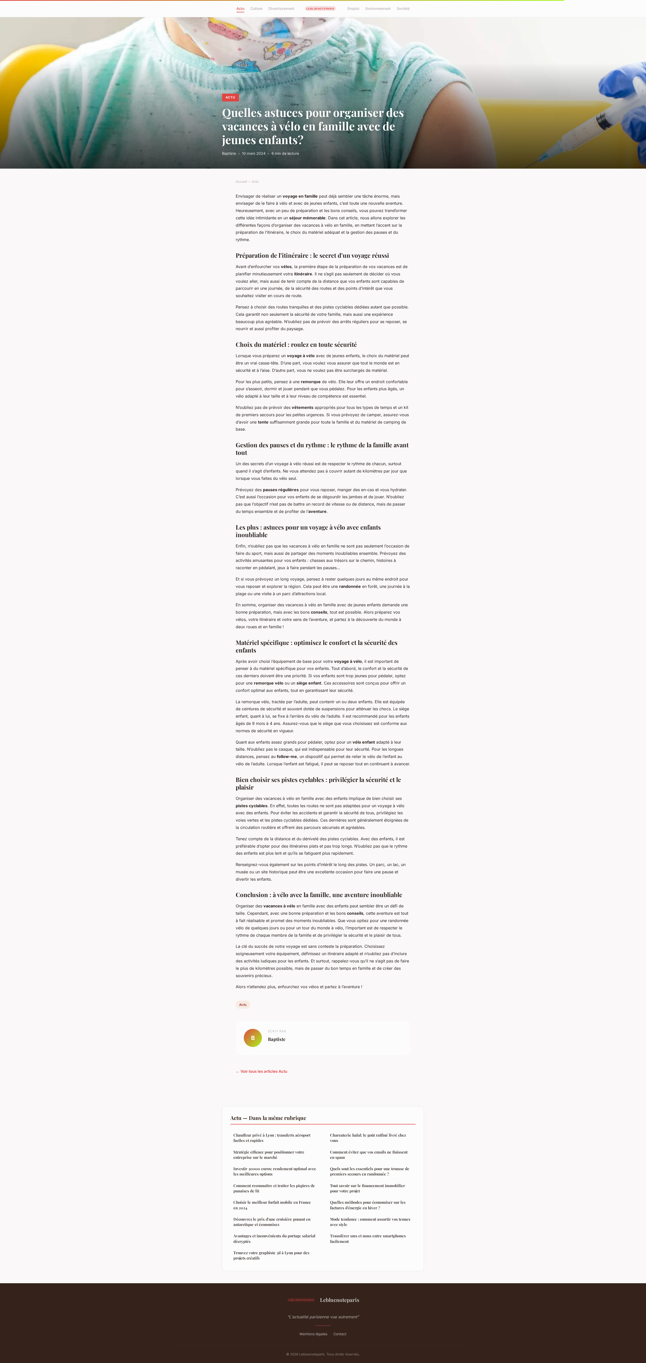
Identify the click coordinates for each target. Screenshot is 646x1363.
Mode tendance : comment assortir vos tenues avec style (370, 1222)
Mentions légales (313, 1334)
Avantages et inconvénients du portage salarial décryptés (274, 1238)
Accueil (241, 181)
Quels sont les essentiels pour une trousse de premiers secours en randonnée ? (369, 1171)
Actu (240, 8)
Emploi (353, 8)
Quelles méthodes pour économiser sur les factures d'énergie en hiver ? (368, 1205)
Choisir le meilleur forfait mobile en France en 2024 (272, 1205)
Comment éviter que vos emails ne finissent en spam (369, 1154)
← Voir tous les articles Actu (261, 1071)
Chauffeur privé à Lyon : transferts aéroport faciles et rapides (271, 1138)
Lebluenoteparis (339, 1299)
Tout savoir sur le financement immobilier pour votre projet (367, 1188)
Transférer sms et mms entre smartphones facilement (368, 1238)
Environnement (378, 8)
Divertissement (281, 8)
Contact (339, 1334)
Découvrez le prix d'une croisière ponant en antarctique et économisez (271, 1222)
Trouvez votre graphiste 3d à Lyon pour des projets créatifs (271, 1255)
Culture (256, 8)
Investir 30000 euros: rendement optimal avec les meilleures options (274, 1171)
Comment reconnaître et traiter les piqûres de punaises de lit (274, 1188)
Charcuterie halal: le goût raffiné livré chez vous (368, 1138)
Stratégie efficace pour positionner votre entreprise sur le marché (268, 1154)
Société (403, 8)
